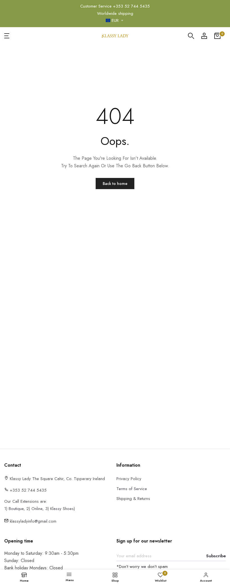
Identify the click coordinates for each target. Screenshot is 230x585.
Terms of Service (131, 489)
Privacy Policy (128, 479)
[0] (217, 36)
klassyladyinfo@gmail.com (32, 521)
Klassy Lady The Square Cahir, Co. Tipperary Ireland (56, 479)
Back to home (115, 183)
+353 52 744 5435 (131, 6)
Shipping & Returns (133, 498)
